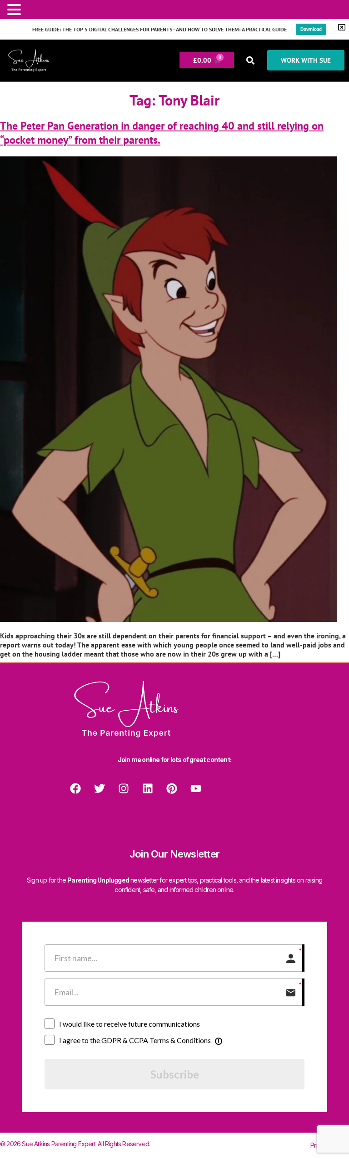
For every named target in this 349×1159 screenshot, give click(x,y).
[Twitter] (99, 788)
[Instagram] (124, 788)
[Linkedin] (148, 788)
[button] (250, 60)
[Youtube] (196, 788)
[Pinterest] (172, 788)
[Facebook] (75, 788)
